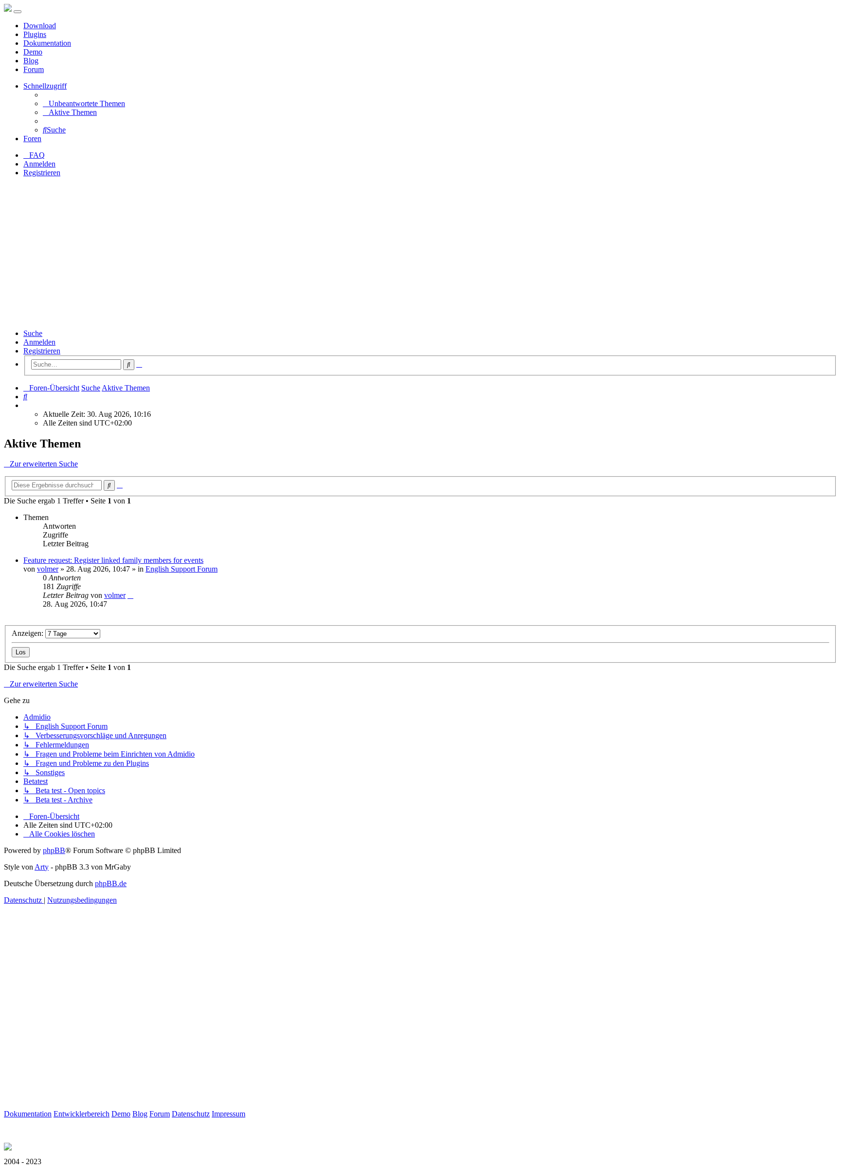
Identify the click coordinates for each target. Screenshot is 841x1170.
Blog (30, 60)
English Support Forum (182, 569)
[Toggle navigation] (17, 11)
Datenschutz (191, 1114)
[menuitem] (84, 103)
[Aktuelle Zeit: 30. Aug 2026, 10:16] (26, 405)
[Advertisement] (420, 253)
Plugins (34, 34)
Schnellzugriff (45, 86)
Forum (33, 69)
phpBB (54, 850)
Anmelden (39, 342)
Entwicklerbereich (82, 1114)
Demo (32, 52)
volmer (47, 569)
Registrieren (41, 351)
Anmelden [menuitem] (39, 164)
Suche (32, 333)
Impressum (228, 1114)
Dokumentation (47, 43)
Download (39, 25)
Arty (42, 867)
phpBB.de (111, 883)
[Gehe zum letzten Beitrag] (130, 595)
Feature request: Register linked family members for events (113, 560)
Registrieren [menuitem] (41, 172)
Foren (32, 138)
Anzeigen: (28, 633)
